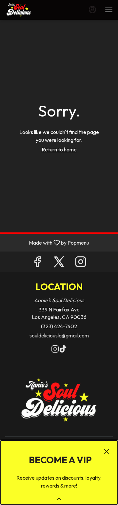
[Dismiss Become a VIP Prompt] (106, 451)
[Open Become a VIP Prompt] (59, 499)
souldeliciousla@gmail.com (59, 335)
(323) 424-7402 (59, 326)
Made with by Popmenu (47, 242)
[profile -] (92, 9)
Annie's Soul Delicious (59, 400)
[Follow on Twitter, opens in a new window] (59, 263)
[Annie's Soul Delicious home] (34, 10)
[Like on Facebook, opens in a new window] (37, 263)
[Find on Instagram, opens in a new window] (81, 263)
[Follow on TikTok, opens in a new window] (63, 350)
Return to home (59, 149)
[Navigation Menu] (109, 9)
